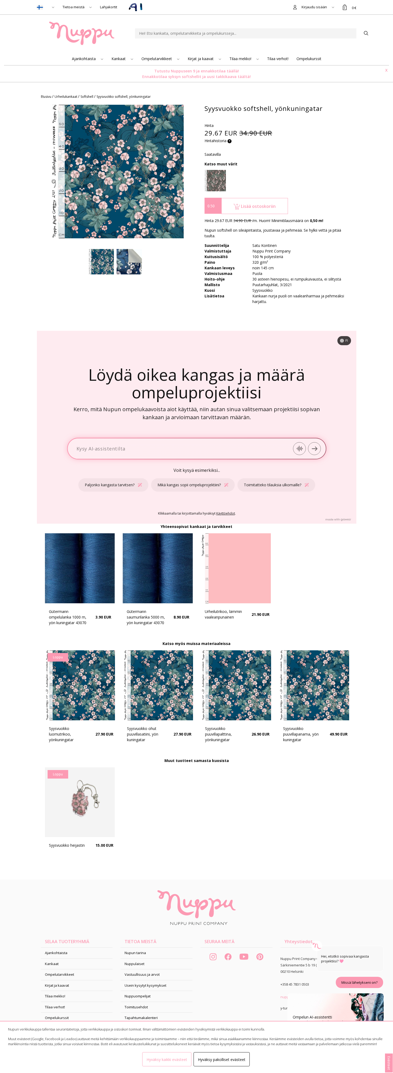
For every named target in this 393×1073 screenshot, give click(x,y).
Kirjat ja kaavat (201, 58)
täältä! (244, 76)
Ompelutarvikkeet (157, 58)
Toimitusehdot (136, 1007)
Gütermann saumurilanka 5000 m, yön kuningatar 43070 (146, 617)
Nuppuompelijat (138, 996)
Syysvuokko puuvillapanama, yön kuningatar (301, 734)
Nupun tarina (135, 952)
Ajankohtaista (84, 58)
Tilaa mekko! (240, 58)
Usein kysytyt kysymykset (145, 985)
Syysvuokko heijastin (67, 845)
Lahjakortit (108, 7)
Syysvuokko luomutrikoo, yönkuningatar (61, 734)
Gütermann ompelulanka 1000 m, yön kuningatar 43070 (67, 617)
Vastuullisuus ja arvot (142, 974)
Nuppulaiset (134, 963)
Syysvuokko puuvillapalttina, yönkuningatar (218, 734)
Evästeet (389, 1063)
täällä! (233, 70)
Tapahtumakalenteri (141, 1017)
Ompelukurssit (308, 58)
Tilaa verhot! (277, 58)
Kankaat (119, 58)
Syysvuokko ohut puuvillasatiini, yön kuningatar (142, 734)
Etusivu (46, 96)
